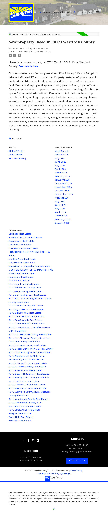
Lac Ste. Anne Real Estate (22, 259)
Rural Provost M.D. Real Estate (25, 370)
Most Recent (61, 151)
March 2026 (61, 172)
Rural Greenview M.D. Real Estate (26, 323)
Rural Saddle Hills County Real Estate (29, 374)
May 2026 (60, 165)
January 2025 (62, 223)
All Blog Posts (16, 151)
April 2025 (60, 212)
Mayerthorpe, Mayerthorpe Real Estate (29, 266)
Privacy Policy (76, 471)
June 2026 (60, 162)
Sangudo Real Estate (20, 413)
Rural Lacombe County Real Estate (27, 345)
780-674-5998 (84, 12)
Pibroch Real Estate (19, 280)
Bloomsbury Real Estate (21, 241)
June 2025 (60, 205)
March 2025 (61, 215)
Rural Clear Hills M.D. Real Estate (26, 316)
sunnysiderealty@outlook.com (57, 12)
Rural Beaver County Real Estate (26, 305)
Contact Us (77, 460)
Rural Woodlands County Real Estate (28, 399)
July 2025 (60, 201)
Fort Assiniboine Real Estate (23, 248)
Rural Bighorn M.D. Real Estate (25, 312)
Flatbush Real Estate (20, 244)
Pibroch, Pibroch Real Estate (24, 284)
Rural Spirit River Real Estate (24, 381)
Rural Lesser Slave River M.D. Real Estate (31, 348)
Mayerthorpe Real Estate (22, 262)
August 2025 (61, 197)
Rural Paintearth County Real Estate (28, 363)
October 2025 (62, 190)
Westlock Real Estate (20, 420)
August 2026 (61, 154)
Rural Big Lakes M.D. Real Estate (26, 309)
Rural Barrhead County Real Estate (27, 295)
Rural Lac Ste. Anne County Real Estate (30, 334)
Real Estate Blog (17, 158)
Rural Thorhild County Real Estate (27, 384)
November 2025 (63, 187)
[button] (55, 12)
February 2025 (62, 219)
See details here (28, 66)
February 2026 (62, 176)
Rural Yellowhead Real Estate (24, 409)
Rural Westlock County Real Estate (34, 51)
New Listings (15, 154)
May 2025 (60, 208)
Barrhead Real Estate (20, 233)
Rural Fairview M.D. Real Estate (25, 320)
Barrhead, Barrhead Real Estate (25, 237)
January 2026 (62, 179)
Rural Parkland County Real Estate (27, 366)
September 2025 (64, 194)
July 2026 (60, 158)
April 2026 (60, 169)
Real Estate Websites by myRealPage (54, 473)
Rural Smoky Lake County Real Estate (29, 377)
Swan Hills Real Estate (21, 417)
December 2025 (63, 183)
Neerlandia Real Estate (21, 277)
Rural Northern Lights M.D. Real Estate (29, 352)
